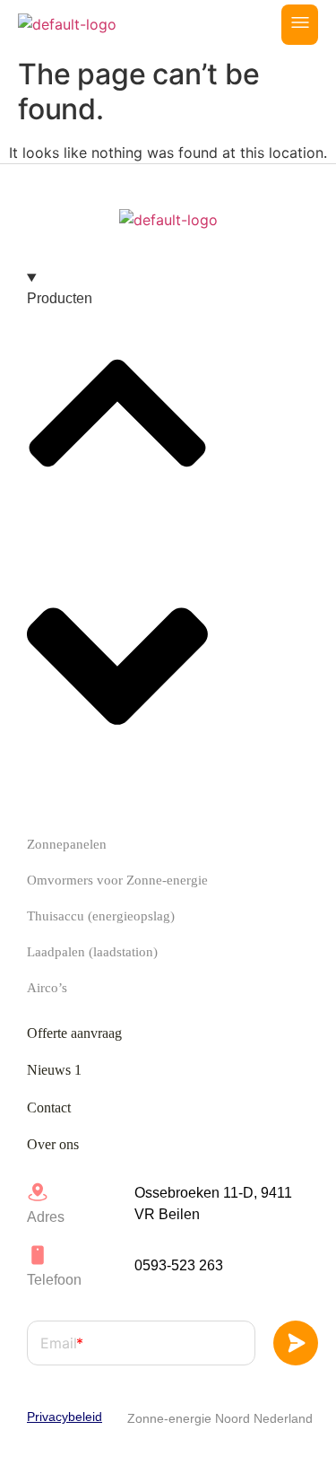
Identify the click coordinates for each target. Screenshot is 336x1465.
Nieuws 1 (54, 1069)
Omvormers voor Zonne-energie (117, 880)
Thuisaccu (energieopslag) (101, 916)
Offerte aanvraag (74, 1033)
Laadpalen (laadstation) (92, 952)
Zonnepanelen (67, 844)
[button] (299, 24)
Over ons (53, 1144)
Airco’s (47, 988)
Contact (49, 1107)
